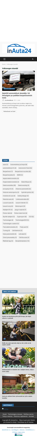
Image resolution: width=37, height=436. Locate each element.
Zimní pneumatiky (10, 237)
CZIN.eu (14, 432)
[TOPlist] (5, 409)
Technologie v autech (11, 224)
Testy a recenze (7, 416)
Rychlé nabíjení (9, 217)
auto (5, 164)
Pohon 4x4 (7, 213)
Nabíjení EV (7, 210)
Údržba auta (24, 237)
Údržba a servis (28, 414)
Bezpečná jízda (9, 175)
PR (4, 312)
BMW (20, 175)
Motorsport (20, 206)
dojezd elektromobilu (11, 178)
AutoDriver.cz (6, 430)
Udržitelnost (17, 230)
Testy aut (24, 227)
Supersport (22, 217)
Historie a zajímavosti (9, 88)
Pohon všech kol (20, 213)
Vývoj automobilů (9, 234)
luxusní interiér (22, 203)
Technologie (8, 220)
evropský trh (8, 189)
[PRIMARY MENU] (4, 59)
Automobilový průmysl (18, 164)
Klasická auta (8, 199)
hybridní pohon (27, 192)
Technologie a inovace (15, 414)
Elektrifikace (26, 182)
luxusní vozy (8, 206)
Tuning (6, 230)
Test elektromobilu (10, 227)
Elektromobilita (9, 185)
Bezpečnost (8, 171)
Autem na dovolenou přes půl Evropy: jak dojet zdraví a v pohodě (18, 304)
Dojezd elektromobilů (11, 182)
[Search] (32, 59)
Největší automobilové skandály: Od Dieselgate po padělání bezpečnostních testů (18, 81)
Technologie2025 (22, 220)
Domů (5, 414)
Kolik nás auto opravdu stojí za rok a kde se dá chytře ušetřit (18, 331)
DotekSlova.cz (30, 430)
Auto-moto (21, 432)
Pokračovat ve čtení (9, 111)
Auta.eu (22, 430)
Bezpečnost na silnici (23, 171)
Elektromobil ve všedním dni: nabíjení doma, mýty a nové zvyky (18, 358)
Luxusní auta (8, 203)
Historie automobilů (23, 189)
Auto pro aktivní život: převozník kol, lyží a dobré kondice (18, 384)
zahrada (22, 234)
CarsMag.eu (15, 430)
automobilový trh (9, 168)
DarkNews (21, 422)
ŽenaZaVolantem (22, 241)
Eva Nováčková (9, 100)
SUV (31, 217)
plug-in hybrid (20, 210)
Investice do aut (9, 196)
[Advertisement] (18, 20)
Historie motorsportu (11, 192)
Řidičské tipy (8, 241)
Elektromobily (23, 185)
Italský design (23, 196)
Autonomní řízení (25, 168)
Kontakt (31, 416)
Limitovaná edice (22, 199)
